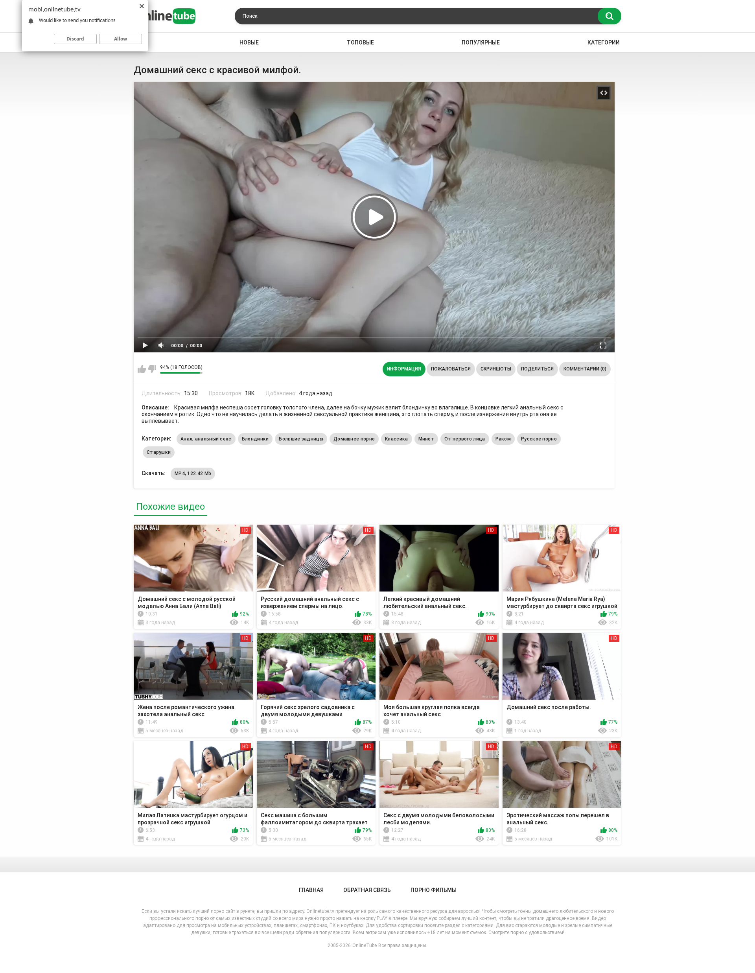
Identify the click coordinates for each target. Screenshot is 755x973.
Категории (603, 42)
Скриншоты (496, 369)
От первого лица (464, 439)
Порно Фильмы (434, 890)
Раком (503, 439)
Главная (311, 890)
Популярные (481, 42)
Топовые (360, 42)
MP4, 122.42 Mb (193, 473)
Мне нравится (142, 369)
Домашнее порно (354, 439)
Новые (249, 42)
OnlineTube (364, 945)
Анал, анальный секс (206, 439)
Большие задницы (301, 439)
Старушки (159, 452)
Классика (396, 439)
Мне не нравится (152, 369)
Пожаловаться (451, 369)
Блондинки (255, 439)
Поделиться (537, 369)
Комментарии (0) (584, 369)
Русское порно (539, 439)
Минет (426, 439)
